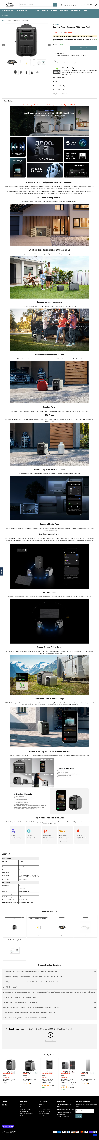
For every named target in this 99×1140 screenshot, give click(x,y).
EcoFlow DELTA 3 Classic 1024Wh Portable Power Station (9, 1080)
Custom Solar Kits (8, 11)
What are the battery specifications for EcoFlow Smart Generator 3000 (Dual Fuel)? (33, 977)
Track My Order (42, 1116)
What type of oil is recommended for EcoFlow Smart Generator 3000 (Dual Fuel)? (32, 982)
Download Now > (50, 1041)
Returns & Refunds (24, 1111)
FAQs (40, 1107)
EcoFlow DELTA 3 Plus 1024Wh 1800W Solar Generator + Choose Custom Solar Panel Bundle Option (68, 1081)
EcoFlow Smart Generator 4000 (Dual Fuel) (29, 1080)
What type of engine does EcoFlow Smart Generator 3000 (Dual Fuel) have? (30, 971)
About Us (22, 1104)
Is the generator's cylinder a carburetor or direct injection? (24, 1018)
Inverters (54, 11)
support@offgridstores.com (67, 1109)
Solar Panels (35, 11)
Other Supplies (76, 11)
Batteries (45, 11)
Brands (86, 11)
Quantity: (58, 44)
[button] (15, 72)
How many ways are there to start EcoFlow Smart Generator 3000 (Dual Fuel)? (31, 1007)
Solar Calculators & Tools (26, 1113)
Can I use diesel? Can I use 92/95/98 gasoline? (19, 997)
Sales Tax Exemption (44, 1113)
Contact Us (41, 1104)
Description (8, 101)
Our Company (6, 15)
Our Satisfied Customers (44, 1111)
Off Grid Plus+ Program (44, 1109)
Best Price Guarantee (25, 1107)
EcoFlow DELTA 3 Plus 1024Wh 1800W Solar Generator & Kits (47, 1080)
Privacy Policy (5, 1131)
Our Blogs (22, 1116)
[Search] (55, 5)
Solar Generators (22, 11)
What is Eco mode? (10, 987)
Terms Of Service (13, 1131)
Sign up (79, 1116)
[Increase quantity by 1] (67, 48)
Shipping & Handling (25, 1109)
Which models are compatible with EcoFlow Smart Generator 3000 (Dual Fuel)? (31, 1013)
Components (64, 11)
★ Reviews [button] (1, 571)
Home (3, 20)
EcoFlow (57, 24)
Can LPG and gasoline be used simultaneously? (20, 1002)
